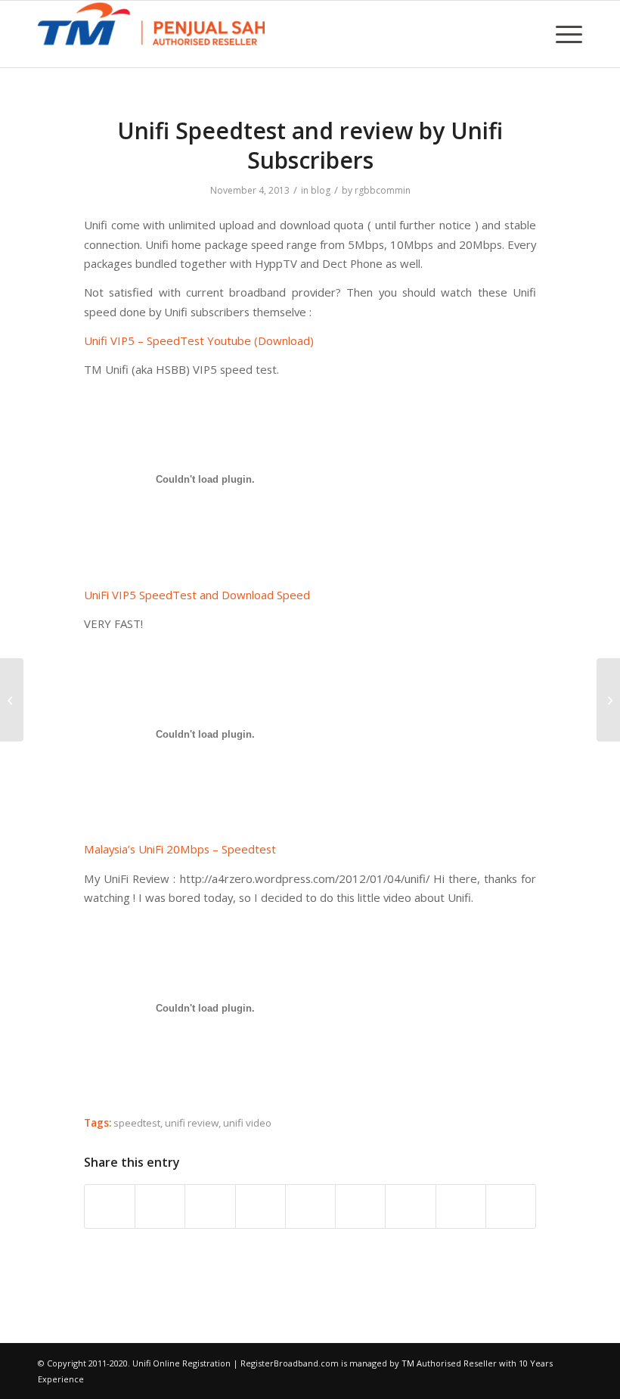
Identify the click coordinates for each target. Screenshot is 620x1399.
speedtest (136, 1123)
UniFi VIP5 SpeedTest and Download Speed (197, 594)
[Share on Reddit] (460, 1206)
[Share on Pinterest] (260, 1206)
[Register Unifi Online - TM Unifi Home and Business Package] (151, 34)
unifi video (247, 1123)
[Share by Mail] (510, 1206)
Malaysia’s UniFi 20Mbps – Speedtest (180, 848)
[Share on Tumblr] (360, 1206)
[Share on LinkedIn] (310, 1206)
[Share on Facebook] (110, 1206)
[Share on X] (159, 1206)
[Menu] (565, 34)
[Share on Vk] (410, 1206)
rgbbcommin (383, 190)
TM (407, 1363)
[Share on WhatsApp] (209, 1206)
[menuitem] (565, 34)
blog (320, 190)
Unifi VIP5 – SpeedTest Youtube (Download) (199, 340)
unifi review (192, 1123)
